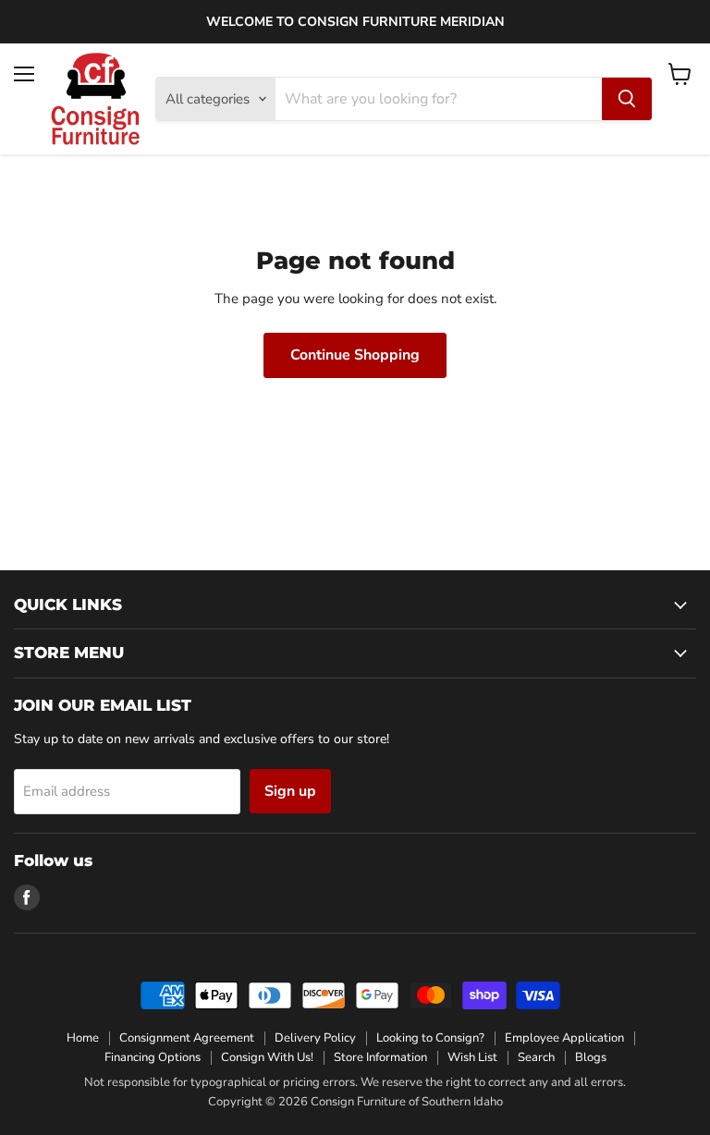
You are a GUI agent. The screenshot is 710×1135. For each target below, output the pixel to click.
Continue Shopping (355, 355)
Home (83, 1038)
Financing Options (152, 1057)
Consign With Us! (267, 1057)
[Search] (627, 99)
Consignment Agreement (186, 1038)
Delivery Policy (315, 1038)
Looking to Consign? (430, 1038)
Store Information (380, 1057)
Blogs (590, 1057)
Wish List (472, 1057)
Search (536, 1057)
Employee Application (564, 1038)
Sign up (290, 791)
